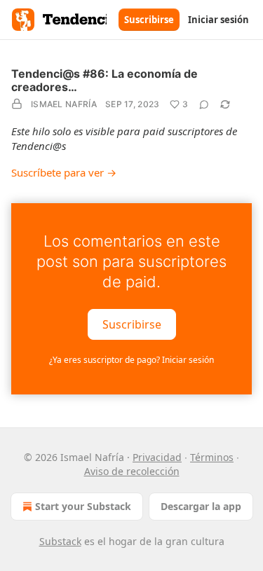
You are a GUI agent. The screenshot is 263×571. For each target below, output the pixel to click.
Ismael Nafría (64, 104)
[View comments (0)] (204, 104)
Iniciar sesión (218, 19)
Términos (212, 457)
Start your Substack (83, 506)
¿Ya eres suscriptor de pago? (131, 360)
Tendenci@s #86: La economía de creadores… (104, 80)
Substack (60, 541)
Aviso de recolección (132, 471)
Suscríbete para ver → (63, 172)
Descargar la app (201, 506)
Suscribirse (149, 19)
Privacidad (157, 457)
